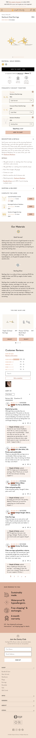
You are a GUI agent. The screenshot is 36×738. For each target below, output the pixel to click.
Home (3, 14)
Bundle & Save (7, 181)
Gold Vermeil (3, 65)
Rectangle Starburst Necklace (15, 204)
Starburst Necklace (15, 117)
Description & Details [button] (10, 139)
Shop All (8, 14)
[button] (31, 10)
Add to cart (18, 69)
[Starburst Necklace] (32, 117)
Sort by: (8, 391)
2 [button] (14, 576)
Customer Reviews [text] (14, 350)
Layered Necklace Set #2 (14, 196)
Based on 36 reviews (11, 355)
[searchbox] (18, 374)
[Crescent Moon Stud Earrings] (32, 105)
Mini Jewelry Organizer (15, 2)
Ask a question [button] (18, 378)
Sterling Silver (6, 65)
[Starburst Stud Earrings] (32, 92)
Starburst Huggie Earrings (14, 212)
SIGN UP (18, 660)
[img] (15, 403)
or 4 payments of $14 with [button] (15, 73)
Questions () (18, 398)
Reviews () (9, 398)
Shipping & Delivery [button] (9, 188)
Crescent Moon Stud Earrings (18, 106)
